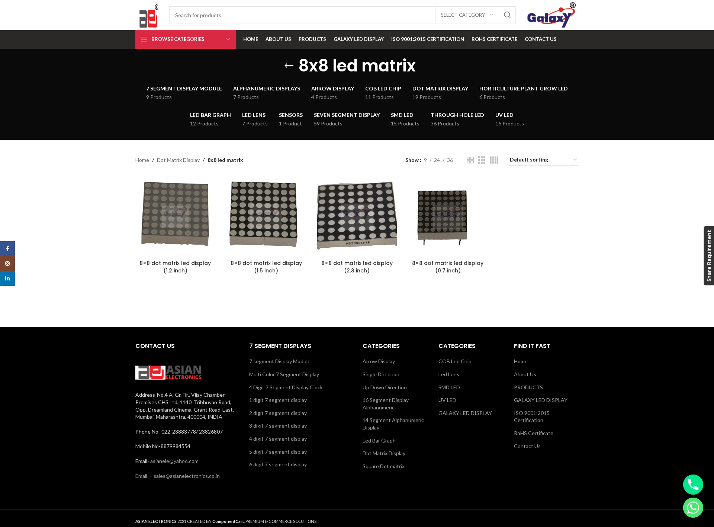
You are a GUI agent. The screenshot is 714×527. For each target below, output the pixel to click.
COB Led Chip (455, 361)
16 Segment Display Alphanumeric (386, 404)
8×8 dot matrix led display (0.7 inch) (447, 266)
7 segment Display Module (280, 361)
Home (142, 160)
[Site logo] (148, 14)
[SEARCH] (507, 14)
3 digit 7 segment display (278, 425)
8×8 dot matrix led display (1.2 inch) (175, 266)
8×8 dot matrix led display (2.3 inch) (357, 266)
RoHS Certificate (533, 433)
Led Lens (448, 374)
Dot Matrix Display (178, 160)
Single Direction (381, 374)
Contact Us (527, 446)
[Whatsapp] (693, 508)
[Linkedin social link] (7, 278)
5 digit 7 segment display (278, 451)
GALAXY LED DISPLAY (465, 413)
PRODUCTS (528, 387)
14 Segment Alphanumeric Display (393, 424)
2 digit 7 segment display (278, 413)
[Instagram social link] (7, 263)
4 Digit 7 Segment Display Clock (286, 387)
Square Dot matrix (384, 466)
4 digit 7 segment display (278, 438)
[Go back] (289, 65)
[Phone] (693, 485)
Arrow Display (379, 361)
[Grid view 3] (481, 160)
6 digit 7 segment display (278, 464)
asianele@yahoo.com (174, 461)
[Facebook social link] (7, 248)
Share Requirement (708, 255)
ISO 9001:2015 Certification (532, 417)
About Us (525, 374)
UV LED (447, 400)
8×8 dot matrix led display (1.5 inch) (266, 266)
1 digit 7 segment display (278, 400)
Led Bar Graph (379, 440)
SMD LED (449, 387)
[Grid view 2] (470, 160)
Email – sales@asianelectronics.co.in (177, 476)
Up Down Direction (385, 387)
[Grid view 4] (494, 160)
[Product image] (175, 216)
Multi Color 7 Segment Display (284, 374)
